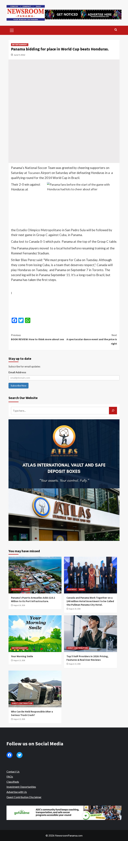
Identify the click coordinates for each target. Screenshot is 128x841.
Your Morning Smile (22, 656)
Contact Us (13, 771)
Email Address (17, 372)
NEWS (26, 589)
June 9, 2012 (19, 55)
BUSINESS (16, 589)
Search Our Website (23, 398)
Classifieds (12, 781)
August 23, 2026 (19, 660)
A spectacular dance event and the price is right (91, 339)
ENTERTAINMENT (19, 44)
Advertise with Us (16, 791)
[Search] (116, 30)
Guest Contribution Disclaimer (24, 797)
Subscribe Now (18, 385)
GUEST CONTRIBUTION (78, 648)
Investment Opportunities (21, 786)
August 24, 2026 (19, 605)
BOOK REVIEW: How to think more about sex (37, 337)
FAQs (9, 776)
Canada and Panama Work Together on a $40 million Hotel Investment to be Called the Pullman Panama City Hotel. (90, 601)
